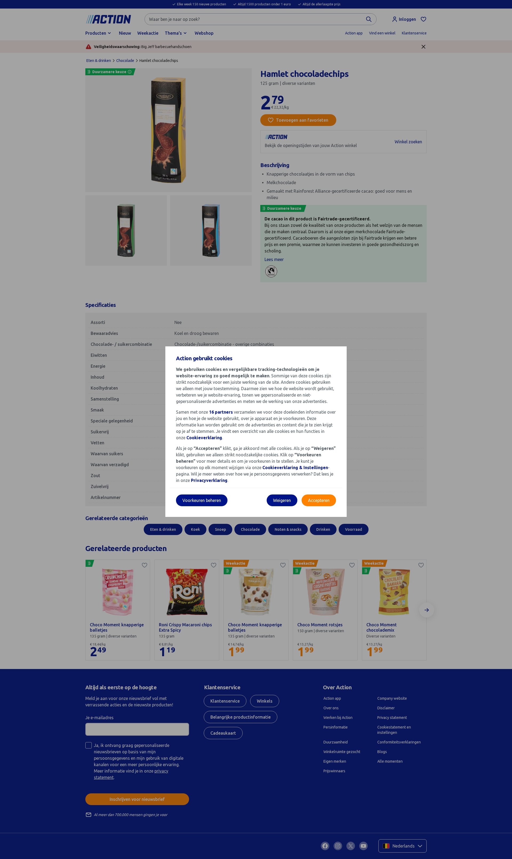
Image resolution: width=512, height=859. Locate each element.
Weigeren (282, 500)
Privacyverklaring (209, 480)
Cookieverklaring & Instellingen (295, 467)
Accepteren (319, 500)
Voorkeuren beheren (201, 500)
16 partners (221, 412)
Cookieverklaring (204, 437)
